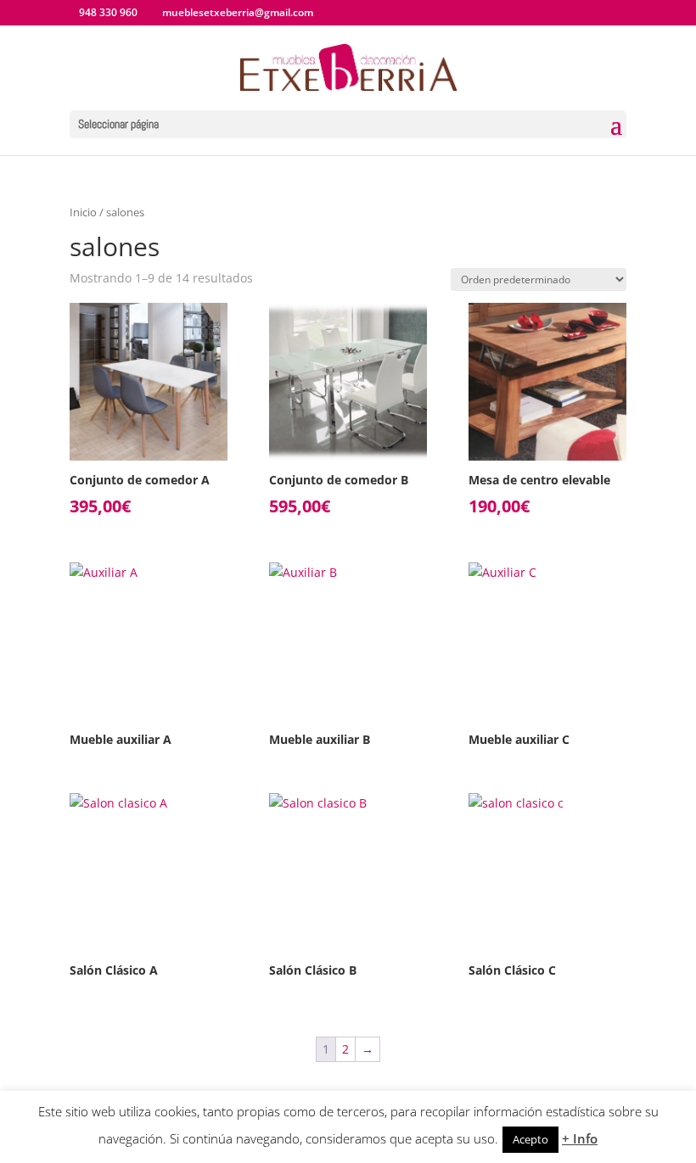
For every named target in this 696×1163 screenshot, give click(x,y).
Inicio (83, 212)
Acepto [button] (530, 1139)
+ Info (580, 1138)
